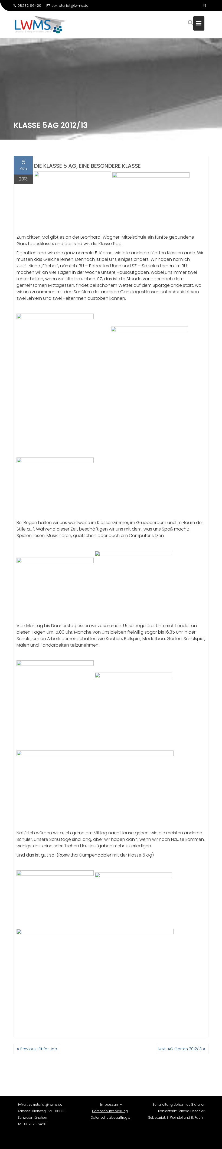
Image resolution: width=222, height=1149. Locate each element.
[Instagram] (204, 5)
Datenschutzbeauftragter (111, 1117)
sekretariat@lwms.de (70, 5)
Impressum (109, 1104)
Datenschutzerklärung (110, 1111)
